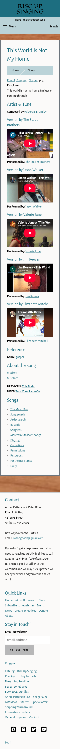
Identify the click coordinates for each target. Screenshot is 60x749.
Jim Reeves (32, 296)
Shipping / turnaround (19, 707)
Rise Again (11, 676)
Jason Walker (34, 206)
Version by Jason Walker (25, 170)
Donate (43, 610)
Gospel (33, 80)
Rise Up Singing (16, 80)
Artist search (18, 419)
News (8, 610)
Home (15, 70)
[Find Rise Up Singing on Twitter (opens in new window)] (33, 731)
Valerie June (33, 251)
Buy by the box (30, 676)
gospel (20, 357)
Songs (32, 70)
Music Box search (25, 600)
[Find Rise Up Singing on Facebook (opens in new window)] (13, 731)
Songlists (16, 430)
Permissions (17, 450)
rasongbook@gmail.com (28, 538)
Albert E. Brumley (35, 111)
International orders (17, 712)
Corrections (17, 445)
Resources (16, 455)
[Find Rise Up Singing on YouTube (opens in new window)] (43, 731)
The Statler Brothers (38, 161)
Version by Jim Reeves (23, 259)
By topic (15, 424)
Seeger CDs (40, 696)
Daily (13, 466)
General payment (16, 717)
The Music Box (19, 409)
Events (41, 605)
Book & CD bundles (17, 691)
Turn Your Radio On (28, 391)
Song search (17, 414)
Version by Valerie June (24, 215)
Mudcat (11, 372)
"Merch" (24, 702)
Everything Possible (17, 681)
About (9, 615)
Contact (12, 499)
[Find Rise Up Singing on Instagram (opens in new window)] (23, 731)
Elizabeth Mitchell (37, 341)
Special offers (40, 702)
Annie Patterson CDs (17, 696)
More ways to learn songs (25, 435)
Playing (15, 440)
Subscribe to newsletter (19, 605)
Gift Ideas (11, 702)
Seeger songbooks (16, 686)
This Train (28, 386)
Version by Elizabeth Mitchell (29, 304)
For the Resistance (21, 460)
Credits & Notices (25, 610)
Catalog (9, 671)
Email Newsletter (16, 631)
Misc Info (12, 378)
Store (42, 600)
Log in (8, 742)
